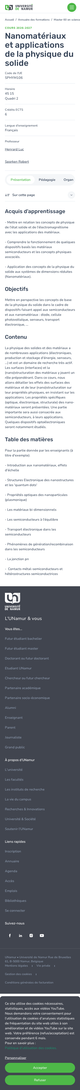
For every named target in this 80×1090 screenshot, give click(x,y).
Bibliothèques (15, 900)
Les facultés (14, 779)
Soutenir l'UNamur (19, 829)
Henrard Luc (14, 149)
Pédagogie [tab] (47, 180)
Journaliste (13, 737)
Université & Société (20, 819)
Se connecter (15, 910)
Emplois (11, 891)
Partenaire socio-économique (27, 698)
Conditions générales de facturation (29, 982)
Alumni (10, 708)
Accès (9, 881)
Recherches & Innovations (25, 809)
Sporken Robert (17, 161)
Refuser (40, 1080)
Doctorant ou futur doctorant (27, 658)
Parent (10, 727)
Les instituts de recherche (25, 789)
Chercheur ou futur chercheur (27, 678)
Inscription (13, 851)
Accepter (40, 1068)
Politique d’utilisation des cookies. (31, 1048)
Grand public (15, 747)
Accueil (9, 19)
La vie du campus (18, 799)
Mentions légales (16, 966)
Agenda (11, 871)
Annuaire (12, 861)
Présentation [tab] (21, 180)
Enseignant (14, 717)
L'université (14, 769)
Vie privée (43, 966)
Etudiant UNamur (18, 668)
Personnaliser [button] (15, 1058)
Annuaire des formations (34, 19)
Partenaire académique (23, 688)
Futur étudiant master (21, 648)
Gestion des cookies (18, 974)
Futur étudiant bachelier (23, 638)
